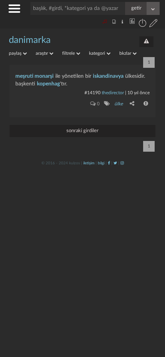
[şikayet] (146, 103)
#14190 (92, 92)
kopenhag (48, 84)
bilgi (101, 163)
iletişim (88, 163)
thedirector (113, 92)
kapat (117, 252)
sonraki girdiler (82, 130)
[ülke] (106, 103)
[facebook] (109, 163)
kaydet (142, 252)
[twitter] (115, 163)
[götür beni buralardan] (151, 318)
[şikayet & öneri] (146, 41)
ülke (118, 104)
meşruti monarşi (34, 76)
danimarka (30, 40)
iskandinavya (108, 76)
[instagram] (122, 163)
